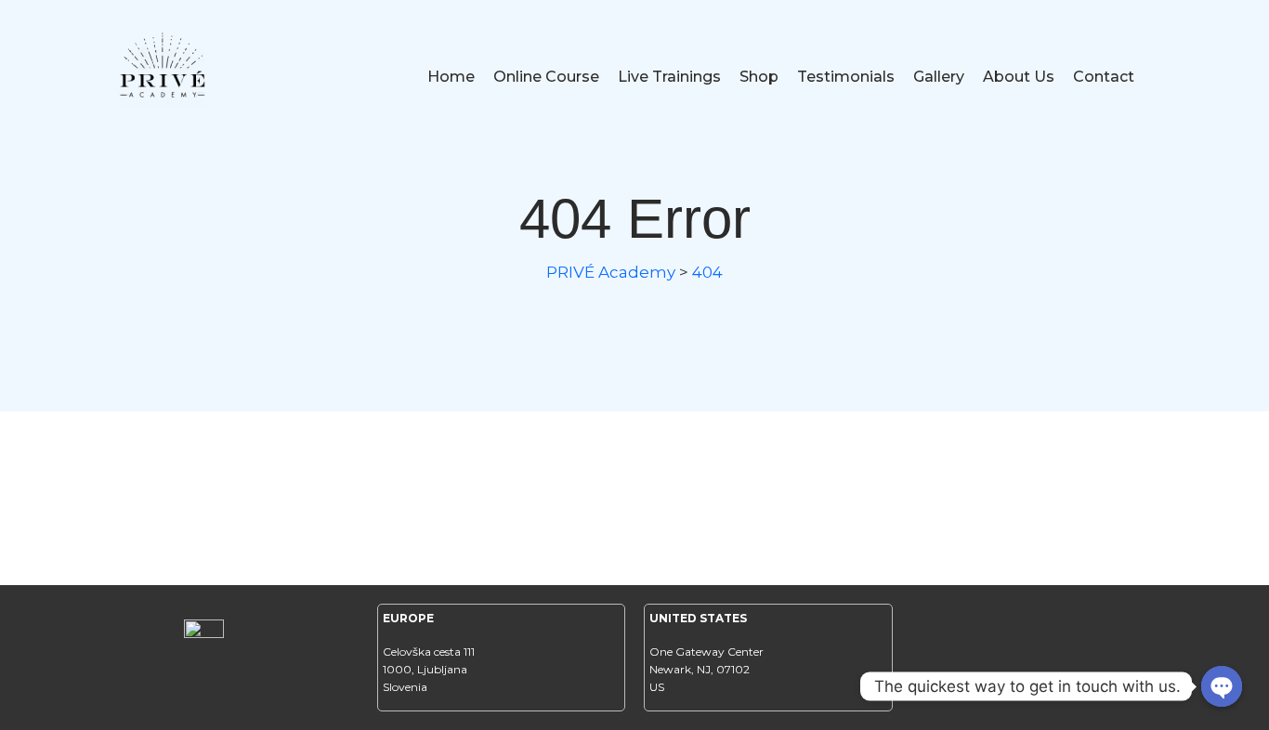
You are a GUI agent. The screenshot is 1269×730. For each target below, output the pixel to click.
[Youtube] (1086, 657)
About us (1018, 76)
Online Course (546, 76)
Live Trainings (669, 76)
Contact (1103, 76)
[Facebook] (984, 657)
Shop (758, 76)
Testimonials (846, 76)
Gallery (938, 76)
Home (451, 76)
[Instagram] (1035, 657)
